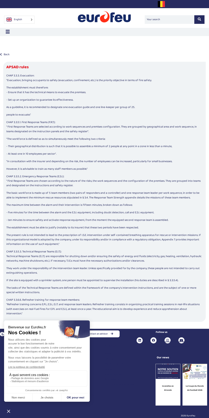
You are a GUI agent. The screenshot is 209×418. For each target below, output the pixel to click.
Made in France (113, 364)
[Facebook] (153, 340)
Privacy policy (146, 416)
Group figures (113, 374)
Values (108, 369)
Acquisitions (111, 379)
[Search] (199, 19)
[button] (7, 32)
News (107, 353)
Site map (20, 416)
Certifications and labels (119, 384)
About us (110, 346)
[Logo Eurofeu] (104, 19)
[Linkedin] (140, 340)
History (108, 358)
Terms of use (62, 416)
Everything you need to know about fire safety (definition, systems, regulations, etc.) (173, 346)
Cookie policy (104, 416)
